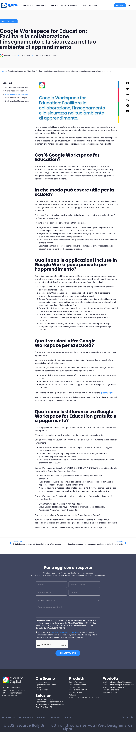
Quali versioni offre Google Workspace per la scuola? (17, 98)
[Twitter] (127, 717)
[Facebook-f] (122, 717)
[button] (128, 83)
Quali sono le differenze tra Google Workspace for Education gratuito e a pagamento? (17, 101)
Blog (84, 5)
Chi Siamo (27, 5)
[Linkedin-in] (132, 717)
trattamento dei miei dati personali (64, 632)
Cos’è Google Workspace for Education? (17, 87)
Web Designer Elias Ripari (98, 727)
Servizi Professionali (69, 5)
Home (3, 71)
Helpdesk (93, 5)
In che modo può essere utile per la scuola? (17, 91)
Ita (129, 5)
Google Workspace (8, 21)
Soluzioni (40, 5)
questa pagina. (107, 393)
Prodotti (52, 5)
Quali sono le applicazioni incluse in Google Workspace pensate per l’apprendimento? (17, 94)
